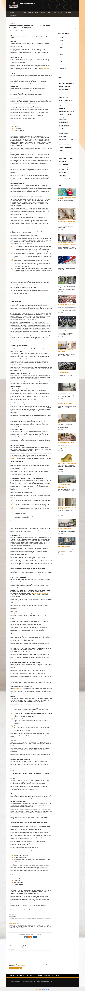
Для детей (67, 86)
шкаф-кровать (62, 180)
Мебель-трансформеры (65, 105)
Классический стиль (64, 94)
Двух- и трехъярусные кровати (66, 83)
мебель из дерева (63, 164)
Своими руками (68, 12)
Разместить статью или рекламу (52, 975)
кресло (34, 918)
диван (12, 918)
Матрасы (61, 103)
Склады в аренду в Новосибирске (66, 330)
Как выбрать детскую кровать (65, 528)
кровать (48, 918)
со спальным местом (46, 485)
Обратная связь (20, 975)
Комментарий (12, 949)
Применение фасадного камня (65, 284)
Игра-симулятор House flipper (65, 403)
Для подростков (63, 92)
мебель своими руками (64, 166)
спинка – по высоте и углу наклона (41, 593)
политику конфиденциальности (19, 965)
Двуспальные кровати (64, 80)
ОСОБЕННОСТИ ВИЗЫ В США (64, 265)
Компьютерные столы (64, 97)
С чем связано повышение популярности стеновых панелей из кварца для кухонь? (66, 486)
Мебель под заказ (62, 422)
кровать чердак (62, 158)
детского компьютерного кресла (33, 903)
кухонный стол (62, 161)
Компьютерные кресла (20, 918)
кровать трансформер (64, 155)
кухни (70, 158)
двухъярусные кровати (64, 128)
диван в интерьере (63, 133)
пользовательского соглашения (39, 986)
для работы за (17, 688)
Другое (60, 12)
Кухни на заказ (61, 392)
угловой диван (62, 175)
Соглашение (39, 975)
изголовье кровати (63, 139)
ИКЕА (70, 92)
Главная (12, 12)
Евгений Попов (12, 923)
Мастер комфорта (27, 3)
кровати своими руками (65, 147)
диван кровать (62, 136)
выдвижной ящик (63, 119)
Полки (54, 12)
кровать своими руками (65, 153)
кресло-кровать (41, 918)
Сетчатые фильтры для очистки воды (67, 463)
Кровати (30, 12)
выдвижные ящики (63, 122)
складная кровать (63, 172)
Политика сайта (30, 975)
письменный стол (63, 169)
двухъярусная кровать (64, 125)
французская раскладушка (65, 178)
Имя (10, 945)
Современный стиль (64, 111)
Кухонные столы (69, 100)
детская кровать (63, 130)
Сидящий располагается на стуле (18, 613)
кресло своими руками (64, 144)
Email (25, 945)
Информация (13, 15)
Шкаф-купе (69, 114)
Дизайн (18, 12)
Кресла (43, 12)
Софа (72, 111)
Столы (49, 12)
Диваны (24, 12)
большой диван (63, 116)
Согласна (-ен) (45, 989)
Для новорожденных (64, 89)
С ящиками (61, 114)
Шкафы (37, 12)
